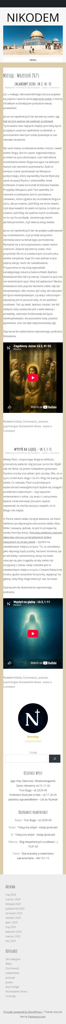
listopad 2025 (13, 904)
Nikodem (33, 17)
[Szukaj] (54, 759)
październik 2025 (15, 908)
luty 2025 (11, 941)
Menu (33, 59)
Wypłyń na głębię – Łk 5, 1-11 (33, 449)
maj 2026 (11, 894)
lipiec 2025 (12, 922)
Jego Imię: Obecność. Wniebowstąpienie (33, 781)
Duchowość (30, 421)
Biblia (18, 421)
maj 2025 (11, 927)
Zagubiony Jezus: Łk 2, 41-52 (33, 84)
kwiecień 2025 (14, 931)
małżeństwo (12, 973)
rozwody (11, 996)
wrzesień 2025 (14, 913)
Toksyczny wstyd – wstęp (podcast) (38, 827)
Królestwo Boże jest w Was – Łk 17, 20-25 (33, 795)
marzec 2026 (13, 899)
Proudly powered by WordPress (23, 1012)
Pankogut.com (36, 1016)
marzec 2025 (13, 936)
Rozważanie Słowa (30, 426)
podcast (43, 421)
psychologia (10, 426)
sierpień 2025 (13, 917)
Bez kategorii (13, 959)
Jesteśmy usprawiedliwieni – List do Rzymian (33, 799)
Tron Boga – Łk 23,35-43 (33, 790)
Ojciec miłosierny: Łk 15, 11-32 (33, 785)
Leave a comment (51, 87)
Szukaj (33, 752)
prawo (9, 982)
